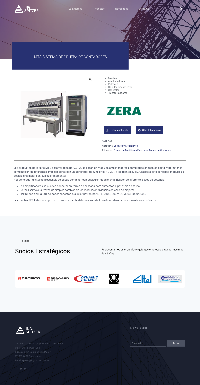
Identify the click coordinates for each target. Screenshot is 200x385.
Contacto (144, 9)
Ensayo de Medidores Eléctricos (130, 150)
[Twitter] (21, 369)
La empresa (75, 9)
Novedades (121, 9)
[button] (90, 79)
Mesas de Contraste (160, 150)
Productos (99, 9)
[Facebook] (17, 369)
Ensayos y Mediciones (126, 145)
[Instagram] (25, 369)
